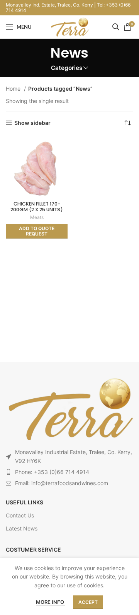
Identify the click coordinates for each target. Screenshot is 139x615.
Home (14, 88)
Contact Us (20, 515)
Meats (37, 217)
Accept (88, 602)
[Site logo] (69, 26)
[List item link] (69, 472)
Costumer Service (33, 549)
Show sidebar (32, 123)
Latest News (21, 528)
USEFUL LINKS (24, 502)
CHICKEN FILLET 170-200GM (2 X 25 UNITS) (36, 207)
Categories (66, 68)
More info (50, 602)
